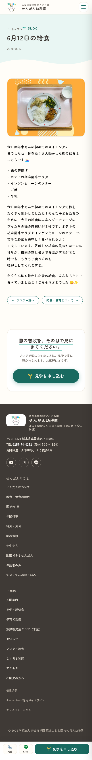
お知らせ (12, 639)
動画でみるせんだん (19, 555)
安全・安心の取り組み (21, 575)
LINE (25, 751)
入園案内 (12, 600)
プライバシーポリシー (20, 710)
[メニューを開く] (83, 7)
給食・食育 (13, 526)
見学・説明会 (15, 609)
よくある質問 (15, 658)
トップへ (16, 29)
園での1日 (13, 506)
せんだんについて (18, 487)
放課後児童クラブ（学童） (24, 629)
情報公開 (11, 690)
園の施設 (12, 536)
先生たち (12, 546)
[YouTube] (11, 462)
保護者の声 (13, 565)
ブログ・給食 (15, 649)
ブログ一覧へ (25, 300)
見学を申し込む (49, 376)
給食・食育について (60, 300)
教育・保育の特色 (18, 497)
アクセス (12, 668)
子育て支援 (13, 619)
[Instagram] (24, 462)
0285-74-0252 (22, 444)
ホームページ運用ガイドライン (25, 700)
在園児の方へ (15, 678)
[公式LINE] (36, 462)
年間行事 (12, 516)
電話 (10, 751)
